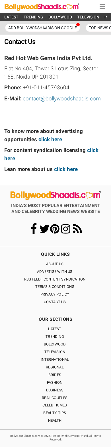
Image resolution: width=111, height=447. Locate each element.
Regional (55, 367)
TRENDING (33, 17)
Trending (55, 336)
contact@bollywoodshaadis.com (62, 98)
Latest (54, 329)
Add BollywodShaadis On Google (42, 28)
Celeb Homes (54, 405)
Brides (54, 375)
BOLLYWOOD (60, 17)
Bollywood (55, 344)
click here (50, 139)
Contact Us (55, 302)
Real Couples (54, 398)
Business (55, 390)
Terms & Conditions (54, 286)
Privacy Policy (54, 294)
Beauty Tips (54, 413)
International (55, 359)
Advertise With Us (54, 271)
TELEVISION (88, 17)
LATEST (11, 17)
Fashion (54, 382)
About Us (55, 264)
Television (54, 352)
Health (54, 420)
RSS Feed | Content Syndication (55, 279)
